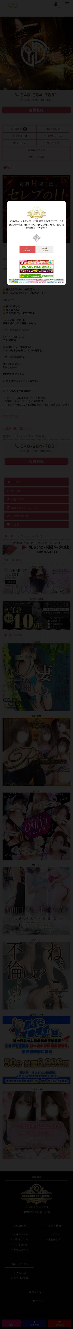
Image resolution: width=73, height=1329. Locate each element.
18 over (27, 249)
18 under (45, 249)
